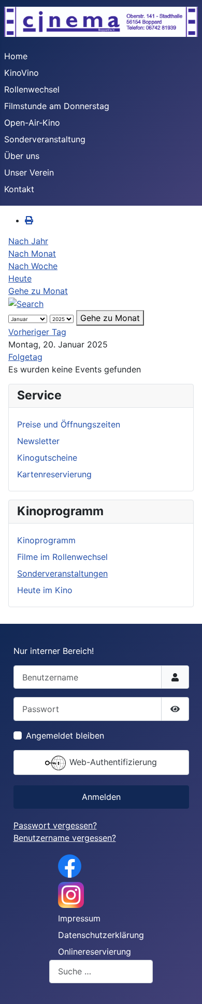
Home (15, 56)
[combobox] (101, 971)
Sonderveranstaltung (44, 139)
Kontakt (19, 189)
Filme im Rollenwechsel (62, 557)
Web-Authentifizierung (112, 762)
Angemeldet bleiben (65, 735)
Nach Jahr (28, 241)
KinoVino (21, 73)
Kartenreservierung (54, 474)
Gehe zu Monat (38, 291)
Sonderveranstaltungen (62, 573)
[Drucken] (29, 220)
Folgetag (25, 357)
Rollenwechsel (32, 89)
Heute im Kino (45, 590)
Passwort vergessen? (55, 825)
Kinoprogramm (46, 540)
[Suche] (26, 303)
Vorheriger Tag (37, 332)
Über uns (21, 156)
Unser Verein (29, 172)
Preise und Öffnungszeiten (68, 424)
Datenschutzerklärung (101, 935)
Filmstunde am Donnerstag (56, 106)
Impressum (79, 918)
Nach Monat (32, 253)
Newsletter (38, 441)
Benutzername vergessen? (64, 838)
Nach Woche (32, 266)
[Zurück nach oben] (184, 985)
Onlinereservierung (94, 951)
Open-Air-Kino (32, 122)
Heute (20, 278)
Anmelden (101, 797)
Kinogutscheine (47, 457)
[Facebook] (69, 865)
